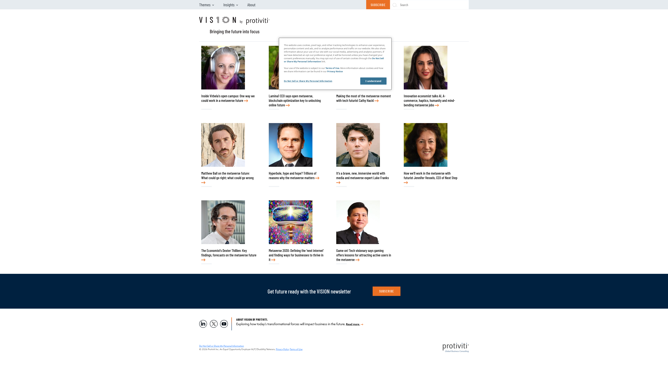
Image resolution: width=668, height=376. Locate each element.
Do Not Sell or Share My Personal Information (221, 345)
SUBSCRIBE (386, 291)
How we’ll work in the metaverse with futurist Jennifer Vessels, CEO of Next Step (430, 175)
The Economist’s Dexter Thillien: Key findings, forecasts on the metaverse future (228, 252)
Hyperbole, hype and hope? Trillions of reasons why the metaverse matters (292, 175)
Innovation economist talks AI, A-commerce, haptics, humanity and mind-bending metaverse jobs (429, 100)
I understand (373, 81)
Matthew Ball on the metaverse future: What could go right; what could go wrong (227, 175)
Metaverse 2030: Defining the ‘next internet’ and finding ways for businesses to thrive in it (296, 255)
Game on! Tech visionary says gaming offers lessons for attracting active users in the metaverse (363, 255)
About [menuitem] (251, 4)
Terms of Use (296, 349)
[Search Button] (393, 4)
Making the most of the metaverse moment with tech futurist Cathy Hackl (363, 98)
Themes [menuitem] (204, 4)
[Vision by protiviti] (234, 25)
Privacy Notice (335, 71)
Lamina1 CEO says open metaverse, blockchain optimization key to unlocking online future (295, 100)
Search (404, 5)
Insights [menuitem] (228, 4)
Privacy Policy (282, 349)
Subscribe (378, 4)
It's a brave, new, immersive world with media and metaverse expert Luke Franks (362, 175)
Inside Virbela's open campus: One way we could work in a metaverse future (228, 98)
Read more (353, 324)
